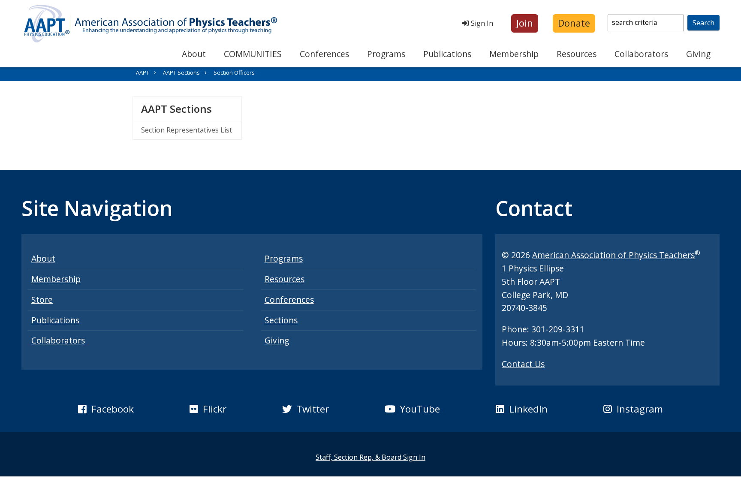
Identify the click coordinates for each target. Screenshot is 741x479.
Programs (386, 54)
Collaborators (641, 54)
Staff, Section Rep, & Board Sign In (370, 457)
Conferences (324, 54)
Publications (447, 54)
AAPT (142, 72)
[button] (524, 23)
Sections (281, 320)
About (194, 54)
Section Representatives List (186, 130)
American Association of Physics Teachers (613, 255)
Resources (576, 54)
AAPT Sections (181, 72)
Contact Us (523, 364)
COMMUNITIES (253, 54)
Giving (698, 54)
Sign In (481, 23)
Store (42, 299)
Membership (514, 54)
